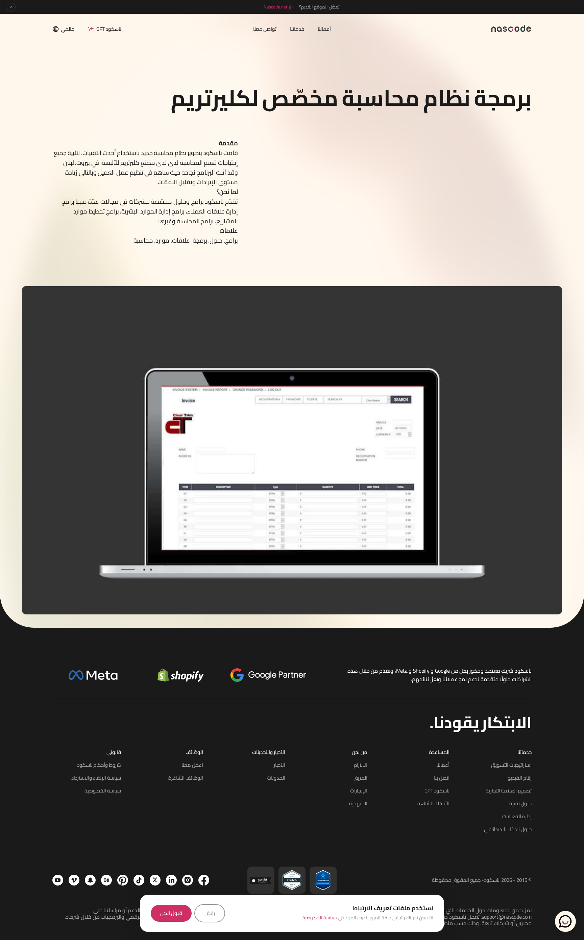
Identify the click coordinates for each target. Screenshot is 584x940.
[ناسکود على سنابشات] (90, 880)
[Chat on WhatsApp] (565, 921)
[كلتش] (292, 880)
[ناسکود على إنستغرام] (187, 880)
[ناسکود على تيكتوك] (138, 880)
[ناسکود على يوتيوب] (57, 880)
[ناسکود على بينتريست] (122, 880)
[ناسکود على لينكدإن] (171, 880)
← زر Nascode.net (280, 7)
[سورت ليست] (260, 880)
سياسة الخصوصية (319, 917)
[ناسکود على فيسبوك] (203, 880)
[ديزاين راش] (323, 880)
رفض (209, 913)
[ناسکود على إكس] (155, 880)
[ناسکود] (511, 28)
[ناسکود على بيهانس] (106, 880)
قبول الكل (171, 913)
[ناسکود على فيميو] (74, 880)
